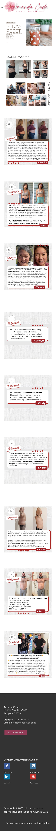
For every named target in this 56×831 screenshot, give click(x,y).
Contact (17, 732)
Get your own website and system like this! (28, 823)
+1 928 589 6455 (20, 719)
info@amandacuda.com (23, 722)
